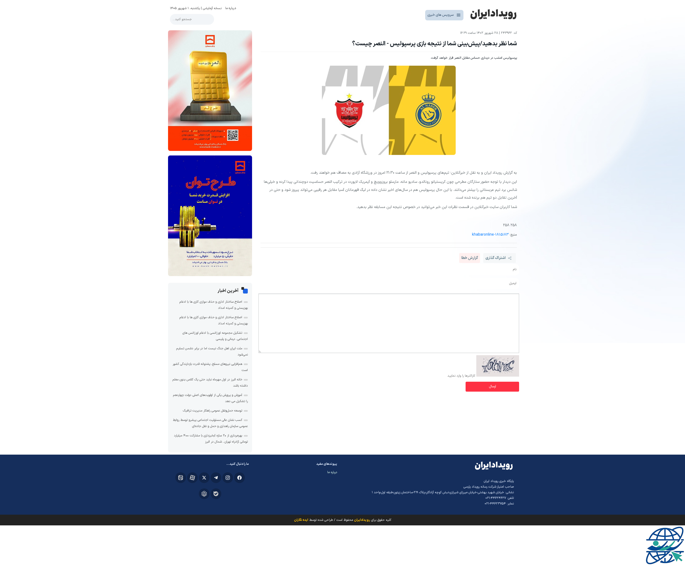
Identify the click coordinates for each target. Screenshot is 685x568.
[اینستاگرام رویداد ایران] (227, 477)
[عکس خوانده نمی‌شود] (497, 375)
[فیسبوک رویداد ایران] (239, 477)
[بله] (216, 493)
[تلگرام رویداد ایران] (216, 477)
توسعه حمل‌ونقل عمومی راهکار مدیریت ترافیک (212, 410)
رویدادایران (362, 520)
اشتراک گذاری (495, 258)
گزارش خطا (469, 258)
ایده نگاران (301, 520)
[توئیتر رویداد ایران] (204, 477)
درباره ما (230, 8)
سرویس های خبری (440, 15)
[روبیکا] (204, 493)
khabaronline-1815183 (490, 234)
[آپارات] (192, 477)
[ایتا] (180, 477)
